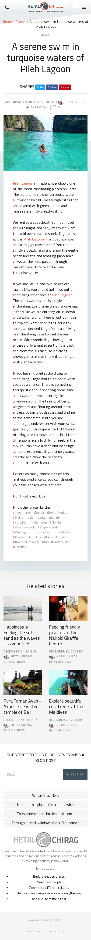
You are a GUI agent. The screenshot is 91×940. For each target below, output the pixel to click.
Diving (19, 517)
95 (59, 107)
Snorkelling (64, 532)
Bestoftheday (57, 512)
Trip (46, 541)
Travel (20, 21)
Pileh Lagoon (23, 183)
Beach (39, 512)
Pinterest (65, 87)
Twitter (40, 87)
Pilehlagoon (23, 532)
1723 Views (40, 107)
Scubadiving (43, 532)
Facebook (52, 87)
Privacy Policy (35, 931)
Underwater (61, 541)
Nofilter (57, 522)
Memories (40, 522)
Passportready (25, 527)
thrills (49, 536)
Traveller (33, 541)
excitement (45, 517)
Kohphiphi (22, 522)
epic (30, 517)
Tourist (61, 536)
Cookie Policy (56, 931)
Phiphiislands (49, 527)
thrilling (36, 536)
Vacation (21, 546)
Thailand (21, 536)
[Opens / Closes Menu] (84, 7)
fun (59, 517)
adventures (23, 512)
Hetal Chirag (75, 101)
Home (7, 21)
